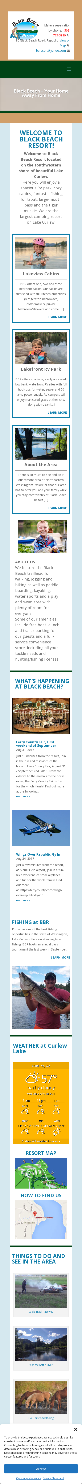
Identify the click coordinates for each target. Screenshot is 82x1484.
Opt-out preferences (28, 1478)
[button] (76, 1429)
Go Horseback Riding (41, 1418)
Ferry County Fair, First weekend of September (36, 744)
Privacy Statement (53, 1478)
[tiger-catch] (41, 1027)
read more (23, 796)
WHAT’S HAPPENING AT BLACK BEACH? (42, 683)
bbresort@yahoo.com (51, 50)
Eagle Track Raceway (41, 1312)
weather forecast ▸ (41, 1141)
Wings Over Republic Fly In (38, 854)
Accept (41, 1469)
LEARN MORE (60, 957)
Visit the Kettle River (41, 1365)
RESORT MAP (41, 1153)
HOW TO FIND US (41, 1195)
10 (57, 1023)
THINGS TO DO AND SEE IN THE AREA (38, 1258)
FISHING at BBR (30, 922)
